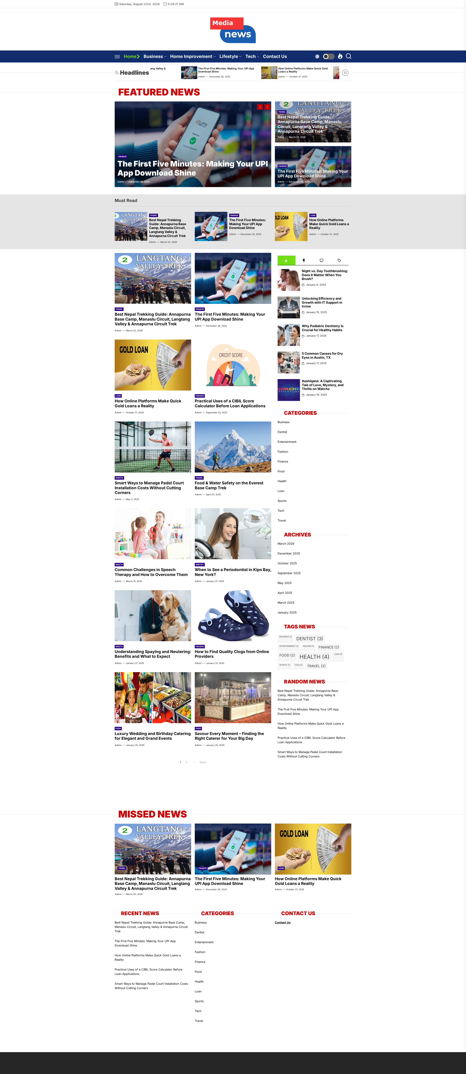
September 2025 (289, 573)
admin (221, 76)
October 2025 (287, 563)
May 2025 (285, 583)
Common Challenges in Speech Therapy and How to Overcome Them (151, 572)
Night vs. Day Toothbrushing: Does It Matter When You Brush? (325, 275)
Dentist (200, 564)
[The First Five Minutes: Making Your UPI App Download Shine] (193, 144)
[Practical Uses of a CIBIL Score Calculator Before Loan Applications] (280, 72)
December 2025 (289, 553)
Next (203, 762)
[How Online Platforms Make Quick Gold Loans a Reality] (208, 72)
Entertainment (287, 442)
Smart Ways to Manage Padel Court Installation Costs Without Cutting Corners (149, 488)
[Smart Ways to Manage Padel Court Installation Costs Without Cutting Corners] (153, 447)
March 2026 (286, 543)
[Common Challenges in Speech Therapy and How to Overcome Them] (153, 533)
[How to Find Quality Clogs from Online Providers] (233, 615)
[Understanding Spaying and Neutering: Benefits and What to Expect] (153, 615)
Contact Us (275, 56)
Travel (282, 112)
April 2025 (285, 593)
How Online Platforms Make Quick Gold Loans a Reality (242, 70)
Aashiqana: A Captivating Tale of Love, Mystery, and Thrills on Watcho (322, 385)
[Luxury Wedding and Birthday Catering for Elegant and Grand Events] (153, 697)
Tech (250, 56)
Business (153, 56)
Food (118, 728)
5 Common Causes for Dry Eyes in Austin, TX (322, 355)
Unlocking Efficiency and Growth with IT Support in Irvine (322, 302)
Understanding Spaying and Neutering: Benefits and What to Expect (153, 654)
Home (130, 56)
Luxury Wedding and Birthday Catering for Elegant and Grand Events (153, 736)
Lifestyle (229, 56)
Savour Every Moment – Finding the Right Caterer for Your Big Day (229, 736)
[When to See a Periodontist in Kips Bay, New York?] (233, 533)
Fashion (200, 646)
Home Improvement (191, 56)
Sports (119, 478)
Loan (312, 215)
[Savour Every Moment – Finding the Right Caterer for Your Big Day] (233, 697)
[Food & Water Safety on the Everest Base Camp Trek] (233, 447)
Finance (122, 156)
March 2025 (286, 602)
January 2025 (287, 612)
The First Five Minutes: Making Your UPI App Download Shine (165, 70)
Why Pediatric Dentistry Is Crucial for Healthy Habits (322, 328)
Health (119, 564)
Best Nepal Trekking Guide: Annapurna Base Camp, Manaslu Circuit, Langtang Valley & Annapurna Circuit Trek (309, 124)
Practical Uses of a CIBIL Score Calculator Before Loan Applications (323, 70)
